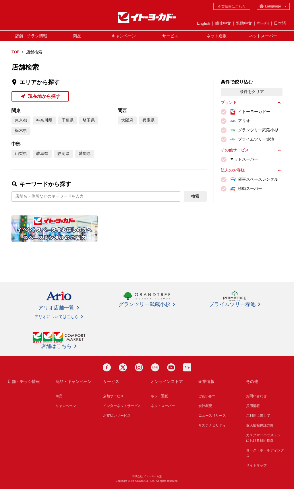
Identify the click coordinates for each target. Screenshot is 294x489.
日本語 (280, 23)
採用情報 (253, 406)
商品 (77, 36)
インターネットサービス (122, 406)
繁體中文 (244, 23)
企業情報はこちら (231, 7)
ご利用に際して (258, 416)
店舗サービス (113, 396)
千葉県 (67, 120)
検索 (195, 196)
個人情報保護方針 (260, 425)
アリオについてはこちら (56, 316)
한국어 (263, 23)
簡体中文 (223, 23)
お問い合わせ (256, 396)
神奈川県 (44, 120)
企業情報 (206, 381)
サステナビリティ (212, 425)
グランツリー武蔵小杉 (144, 304)
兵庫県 (148, 120)
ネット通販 (216, 36)
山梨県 (21, 153)
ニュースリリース (212, 416)
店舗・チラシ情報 (31, 36)
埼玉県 (89, 120)
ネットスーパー (263, 36)
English (203, 23)
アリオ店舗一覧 (56, 308)
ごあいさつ (207, 396)
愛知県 (85, 153)
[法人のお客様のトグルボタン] (279, 170)
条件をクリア (252, 91)
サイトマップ (256, 465)
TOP (15, 52)
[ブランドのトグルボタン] (279, 102)
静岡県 (63, 153)
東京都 (21, 120)
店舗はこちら (56, 346)
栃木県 (21, 130)
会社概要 (205, 406)
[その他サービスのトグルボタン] (279, 150)
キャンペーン (124, 36)
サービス (170, 36)
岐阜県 (42, 153)
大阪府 (127, 120)
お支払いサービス (117, 416)
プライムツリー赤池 (232, 304)
